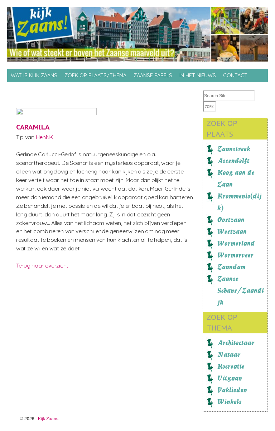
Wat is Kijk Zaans (34, 75)
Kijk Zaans (48, 418)
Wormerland (236, 243)
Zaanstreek (233, 149)
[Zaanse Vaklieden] (70, 112)
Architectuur (236, 343)
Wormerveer (235, 255)
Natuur (229, 354)
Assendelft (233, 161)
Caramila (33, 127)
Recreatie (231, 366)
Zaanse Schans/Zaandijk (240, 290)
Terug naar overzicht (42, 265)
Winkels (229, 402)
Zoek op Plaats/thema (95, 75)
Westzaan (232, 231)
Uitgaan (229, 378)
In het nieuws (197, 75)
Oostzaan (231, 220)
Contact (235, 75)
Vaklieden (232, 390)
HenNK (44, 137)
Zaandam (231, 267)
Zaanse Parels (153, 75)
